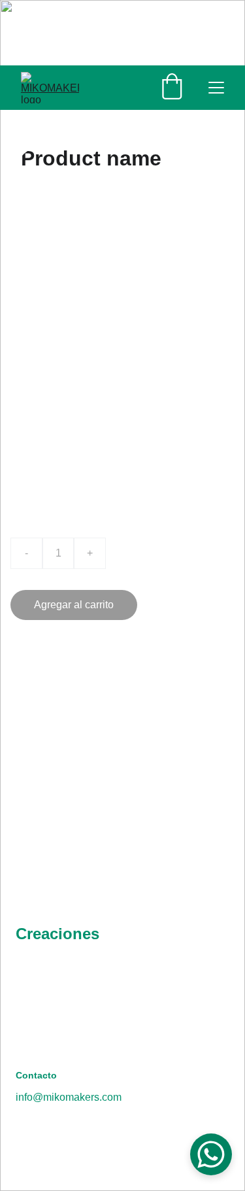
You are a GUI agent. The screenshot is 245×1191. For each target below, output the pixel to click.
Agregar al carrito (74, 604)
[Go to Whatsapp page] (41, 1022)
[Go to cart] (172, 88)
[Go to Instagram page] (91, 1022)
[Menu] (216, 88)
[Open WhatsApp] (211, 1154)
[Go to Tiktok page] (141, 1022)
